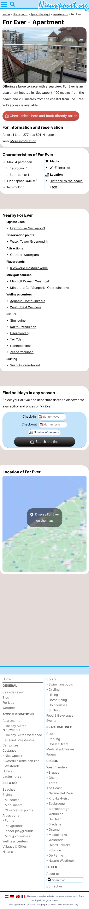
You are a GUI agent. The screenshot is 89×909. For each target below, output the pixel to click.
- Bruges (52, 772)
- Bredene (53, 824)
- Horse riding (56, 700)
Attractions (10, 815)
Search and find (47, 442)
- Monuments (12, 805)
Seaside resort (13, 692)
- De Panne (54, 855)
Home (6, 679)
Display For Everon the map (46, 517)
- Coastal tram (57, 744)
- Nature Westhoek (60, 861)
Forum (51, 754)
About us (53, 874)
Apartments (11, 721)
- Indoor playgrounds (18, 831)
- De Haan (53, 819)
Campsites (10, 745)
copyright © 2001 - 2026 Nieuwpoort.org (57, 904)
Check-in (30, 416)
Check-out (30, 424)
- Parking (53, 739)
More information (23, 141)
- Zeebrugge (55, 804)
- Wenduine (54, 814)
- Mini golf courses (16, 836)
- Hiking (52, 695)
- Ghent (52, 778)
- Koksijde (53, 850)
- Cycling (53, 689)
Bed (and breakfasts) (18, 740)
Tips (5, 697)
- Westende (11, 766)
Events (51, 721)
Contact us (54, 886)
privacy (31, 904)
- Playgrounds (12, 826)
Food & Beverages (59, 715)
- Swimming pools (59, 684)
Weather (8, 708)
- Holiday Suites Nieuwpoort (14, 728)
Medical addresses (60, 749)
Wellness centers (15, 841)
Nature (7, 852)
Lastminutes (11, 776)
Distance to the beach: (66, 181)
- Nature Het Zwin (59, 793)
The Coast (54, 788)
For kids (8, 703)
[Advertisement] (44, 201)
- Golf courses (56, 705)
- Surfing (53, 710)
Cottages (9, 750)
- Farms (8, 821)
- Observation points (17, 810)
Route (50, 734)
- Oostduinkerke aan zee (20, 761)
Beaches (8, 789)
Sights (7, 795)
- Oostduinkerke (58, 845)
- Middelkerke (56, 835)
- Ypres (51, 783)
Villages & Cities (14, 846)
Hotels (7, 771)
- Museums (10, 800)
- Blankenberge (57, 809)
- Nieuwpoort (12, 756)
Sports (51, 679)
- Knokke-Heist (57, 798)
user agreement (17, 904)
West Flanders (57, 767)
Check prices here (43, 116)
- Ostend (53, 829)
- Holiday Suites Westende (22, 735)
